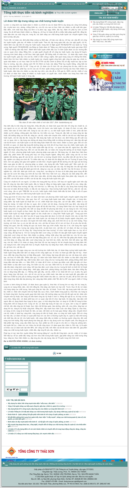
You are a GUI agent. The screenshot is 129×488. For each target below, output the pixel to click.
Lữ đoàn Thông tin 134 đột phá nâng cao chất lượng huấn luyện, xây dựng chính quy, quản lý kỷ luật (43, 412)
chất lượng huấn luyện (30, 348)
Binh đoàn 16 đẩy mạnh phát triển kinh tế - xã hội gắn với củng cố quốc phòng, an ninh (38, 422)
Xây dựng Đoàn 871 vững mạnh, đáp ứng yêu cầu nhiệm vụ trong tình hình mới (36, 409)
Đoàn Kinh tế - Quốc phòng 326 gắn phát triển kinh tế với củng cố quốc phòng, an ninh (38, 414)
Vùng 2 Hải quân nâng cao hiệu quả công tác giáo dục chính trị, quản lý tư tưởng (36, 406)
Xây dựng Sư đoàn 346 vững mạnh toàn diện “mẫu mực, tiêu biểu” (31, 403)
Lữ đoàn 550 (16, 348)
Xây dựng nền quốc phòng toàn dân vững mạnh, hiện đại (29, 464)
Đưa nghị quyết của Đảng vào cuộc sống (98, 464)
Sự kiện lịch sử (78, 464)
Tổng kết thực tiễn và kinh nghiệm (28, 12)
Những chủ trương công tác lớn (61, 464)
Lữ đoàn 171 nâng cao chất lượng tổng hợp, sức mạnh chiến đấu (31, 434)
